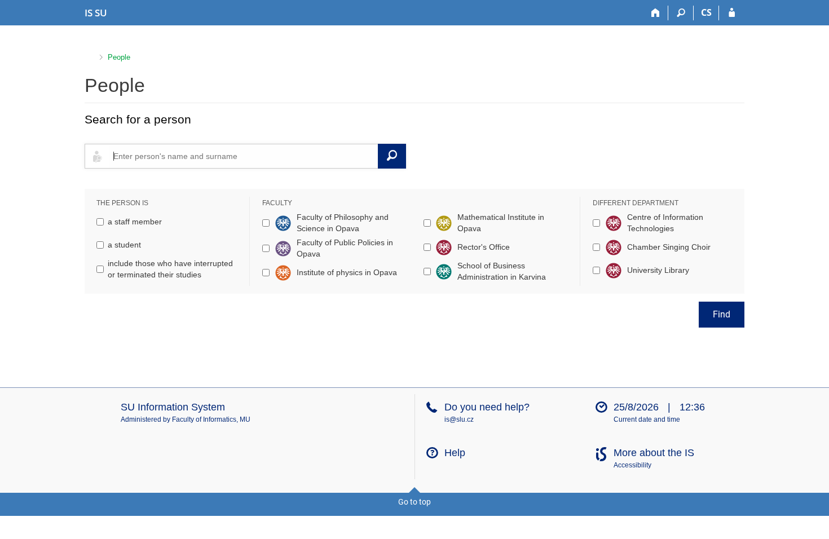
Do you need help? (487, 407)
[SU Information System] (89, 56)
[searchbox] (243, 156)
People (119, 57)
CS (706, 12)
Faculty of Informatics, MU (211, 419)
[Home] (655, 13)
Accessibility (632, 465)
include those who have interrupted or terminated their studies (170, 269)
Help (454, 452)
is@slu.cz (459, 419)
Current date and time (647, 419)
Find (721, 314)
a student (124, 244)
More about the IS (654, 452)
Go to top (414, 501)
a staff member (135, 221)
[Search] (681, 13)
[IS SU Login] (731, 13)
